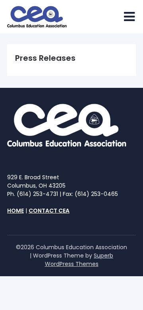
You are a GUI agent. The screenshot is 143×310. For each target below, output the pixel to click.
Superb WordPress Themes (79, 260)
